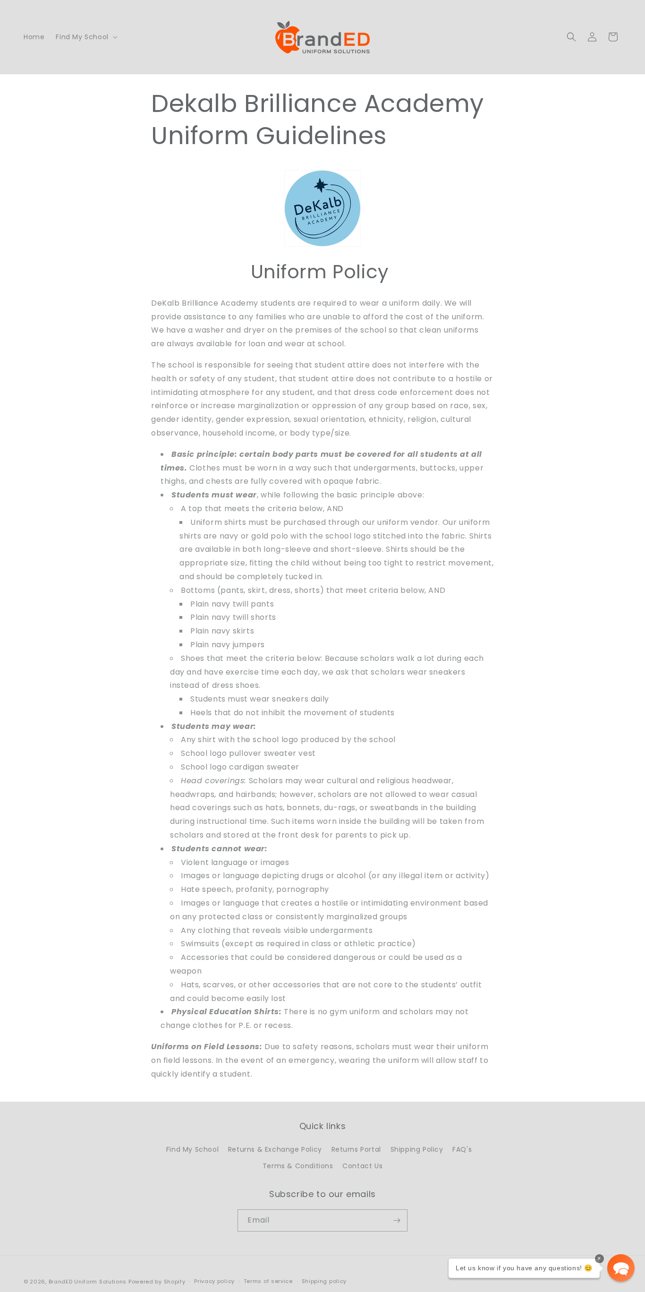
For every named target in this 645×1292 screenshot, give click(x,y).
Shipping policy (324, 1281)
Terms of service (268, 1281)
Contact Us (362, 1166)
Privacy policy (214, 1281)
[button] (85, 37)
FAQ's (462, 1149)
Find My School (192, 1149)
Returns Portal (356, 1149)
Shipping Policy (416, 1149)
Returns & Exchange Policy (275, 1149)
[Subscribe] (396, 1220)
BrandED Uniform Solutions (88, 1281)
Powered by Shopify (157, 1281)
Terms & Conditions (298, 1166)
